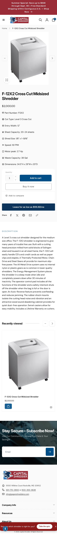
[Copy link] (37, 215)
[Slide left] (5, 58)
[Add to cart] (8, 406)
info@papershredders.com (17, 494)
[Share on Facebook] (11, 215)
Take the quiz (44, 526)
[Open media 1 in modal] (28, 58)
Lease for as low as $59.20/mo (28, 207)
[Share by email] (30, 215)
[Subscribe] (50, 452)
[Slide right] (52, 58)
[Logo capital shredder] (15, 479)
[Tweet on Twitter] (17, 215)
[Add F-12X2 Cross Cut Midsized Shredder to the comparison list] (51, 407)
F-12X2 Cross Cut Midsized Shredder (22, 397)
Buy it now (28, 186)
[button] (3, 20)
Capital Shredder (25, 532)
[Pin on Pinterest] (23, 215)
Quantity (8, 172)
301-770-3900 (12, 490)
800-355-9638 (29, 490)
